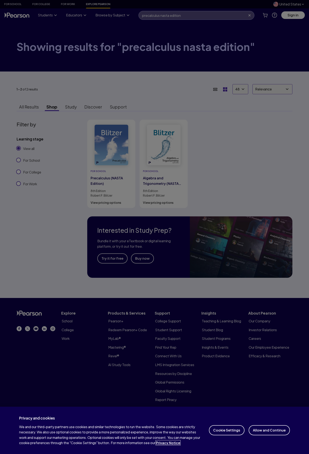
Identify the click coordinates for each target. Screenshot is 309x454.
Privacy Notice (168, 443)
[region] (154, 430)
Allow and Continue (269, 430)
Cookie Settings (226, 430)
